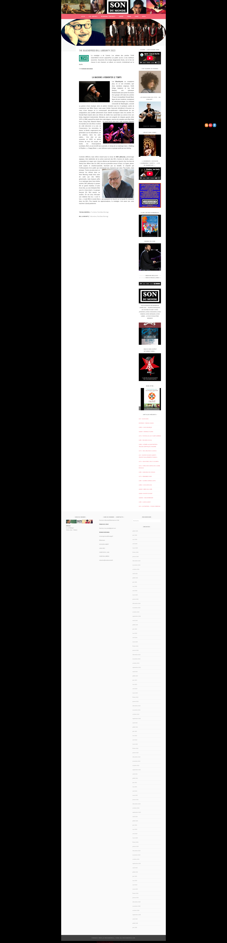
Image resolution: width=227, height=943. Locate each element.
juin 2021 (134, 782)
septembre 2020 (136, 812)
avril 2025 (134, 590)
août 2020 (135, 816)
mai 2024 (134, 633)
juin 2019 (134, 876)
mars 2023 (135, 693)
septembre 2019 (136, 863)
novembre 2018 (136, 906)
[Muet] (156, 62)
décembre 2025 (136, 561)
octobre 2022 (135, 714)
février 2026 (135, 552)
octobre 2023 (135, 663)
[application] (150, 58)
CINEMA (129, 16)
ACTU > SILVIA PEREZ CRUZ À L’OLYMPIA (149, 461)
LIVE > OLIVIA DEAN (143, 419)
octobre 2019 (135, 859)
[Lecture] (141, 62)
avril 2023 (134, 688)
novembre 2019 (136, 855)
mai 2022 (134, 735)
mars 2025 (135, 595)
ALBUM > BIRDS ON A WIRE (145, 489)
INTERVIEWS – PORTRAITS (108, 16)
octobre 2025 (135, 569)
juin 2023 (134, 680)
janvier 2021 (135, 799)
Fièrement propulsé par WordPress (103, 938)
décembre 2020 (136, 804)
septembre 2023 (136, 667)
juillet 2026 (135, 531)
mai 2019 (134, 880)
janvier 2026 (135, 556)
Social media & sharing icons (105, 942)
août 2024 (135, 620)
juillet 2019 (135, 872)
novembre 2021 (136, 761)
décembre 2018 (136, 902)
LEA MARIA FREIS (149, 126)
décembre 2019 (136, 850)
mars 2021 (135, 795)
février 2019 (135, 893)
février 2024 (135, 646)
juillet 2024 (135, 625)
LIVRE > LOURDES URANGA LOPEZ (147, 480)
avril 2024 (134, 637)
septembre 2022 (136, 718)
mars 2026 (135, 548)
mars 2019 (135, 889)
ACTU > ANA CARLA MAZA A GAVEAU (148, 451)
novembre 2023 (136, 659)
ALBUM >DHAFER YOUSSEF (145, 493)
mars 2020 (135, 838)
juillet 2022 (135, 727)
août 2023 (135, 671)
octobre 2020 (135, 808)
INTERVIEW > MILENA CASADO (146, 423)
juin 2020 (134, 825)
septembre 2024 (136, 616)
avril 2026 (134, 543)
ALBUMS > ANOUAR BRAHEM (146, 498)
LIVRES (136, 16)
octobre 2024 (135, 612)
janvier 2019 (135, 897)
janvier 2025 (135, 599)
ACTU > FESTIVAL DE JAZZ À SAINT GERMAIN (150, 436)
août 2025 (135, 573)
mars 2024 (135, 642)
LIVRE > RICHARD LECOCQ (145, 440)
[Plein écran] (159, 62)
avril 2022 (134, 740)
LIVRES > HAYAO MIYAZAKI (145, 485)
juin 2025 (134, 582)
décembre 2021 (136, 757)
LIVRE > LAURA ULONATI (145, 502)
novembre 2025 (136, 565)
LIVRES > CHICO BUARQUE (145, 427)
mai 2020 (134, 829)
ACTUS (83, 16)
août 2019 (135, 868)
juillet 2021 (135, 778)
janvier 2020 (135, 846)
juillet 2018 (135, 923)
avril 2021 (134, 791)
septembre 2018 (136, 914)
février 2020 (135, 842)
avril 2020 (134, 833)
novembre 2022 (136, 710)
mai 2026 (134, 539)
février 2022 (135, 748)
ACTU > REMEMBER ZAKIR (145, 476)
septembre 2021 (136, 769)
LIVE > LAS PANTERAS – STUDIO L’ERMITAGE (149, 506)
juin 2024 (134, 629)
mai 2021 (134, 787)
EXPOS (144, 16)
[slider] (158, 283)
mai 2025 (134, 586)
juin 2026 (134, 535)
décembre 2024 (136, 603)
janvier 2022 (135, 752)
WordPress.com (130, 938)
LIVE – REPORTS (93, 16)
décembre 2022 (136, 705)
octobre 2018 (135, 910)
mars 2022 (135, 744)
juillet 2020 (135, 821)
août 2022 (135, 723)
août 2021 (135, 774)
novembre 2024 (136, 607)
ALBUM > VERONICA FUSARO (146, 431)
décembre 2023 (136, 654)
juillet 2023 (135, 676)
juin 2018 (134, 927)
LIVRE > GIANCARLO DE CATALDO (147, 472)
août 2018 (135, 919)
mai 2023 (134, 684)
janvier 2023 (135, 701)
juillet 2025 (135, 578)
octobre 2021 (135, 765)
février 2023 (135, 697)
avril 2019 (134, 885)
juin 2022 (134, 731)
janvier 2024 (135, 650)
